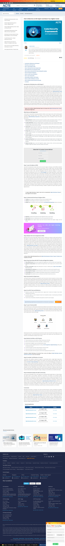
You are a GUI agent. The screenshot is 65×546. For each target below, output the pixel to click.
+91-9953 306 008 (49, 6)
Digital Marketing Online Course (31, 410)
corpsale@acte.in (35, 478)
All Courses (14, 9)
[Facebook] (12, 3)
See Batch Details (41, 231)
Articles (17, 13)
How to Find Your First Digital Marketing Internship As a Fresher (11, 46)
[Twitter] (7, 3)
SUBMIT (54, 544)
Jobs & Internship (38, 9)
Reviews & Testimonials (13, 458)
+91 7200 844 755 (16, 476)
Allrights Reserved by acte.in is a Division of (40, 542)
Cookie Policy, (36, 538)
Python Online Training (29, 467)
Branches (52, 8)
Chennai (47, 5)
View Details (55, 410)
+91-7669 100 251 (39, 6)
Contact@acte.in (7, 478)
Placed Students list (30, 9)
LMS (61, 8)
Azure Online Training (29, 469)
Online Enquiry (39, 5)
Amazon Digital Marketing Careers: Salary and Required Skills (11, 27)
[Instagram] (3, 3)
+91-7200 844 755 (59, 6)
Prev (26, 42)
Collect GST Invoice (30, 458)
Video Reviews (5, 458)
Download (58, 301)
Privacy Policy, (16, 538)
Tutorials (22, 13)
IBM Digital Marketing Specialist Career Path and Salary (11, 20)
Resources (47, 8)
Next (60, 43)
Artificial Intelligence (20, 469)
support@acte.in (44, 478)
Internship (27, 456)
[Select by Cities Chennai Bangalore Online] (23, 5)
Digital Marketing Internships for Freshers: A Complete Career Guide (10, 42)
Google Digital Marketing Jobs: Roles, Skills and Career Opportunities (10, 31)
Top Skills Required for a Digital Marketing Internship (9, 39)
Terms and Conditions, (29, 538)
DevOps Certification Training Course (17, 467)
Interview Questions (28, 13)
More (56, 8)
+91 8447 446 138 (44, 476)
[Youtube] (10, 3)
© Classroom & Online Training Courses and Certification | (25, 542)
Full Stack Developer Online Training (9, 469)
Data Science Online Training (50, 467)
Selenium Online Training (39, 467)
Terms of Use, (42, 538)
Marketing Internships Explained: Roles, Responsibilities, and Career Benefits (11, 35)
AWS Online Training (6, 467)
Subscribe (43, 161)
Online (38, 483)
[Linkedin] (5, 3)
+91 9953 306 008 (7, 476)
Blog (23, 456)
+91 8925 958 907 (35, 476)
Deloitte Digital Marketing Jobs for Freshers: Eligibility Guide (10, 23)
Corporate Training (20, 9)
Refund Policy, (22, 538)
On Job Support (33, 456)
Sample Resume (14, 456)
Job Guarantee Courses (6, 9)
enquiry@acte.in (25, 478)
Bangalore (58, 5)
